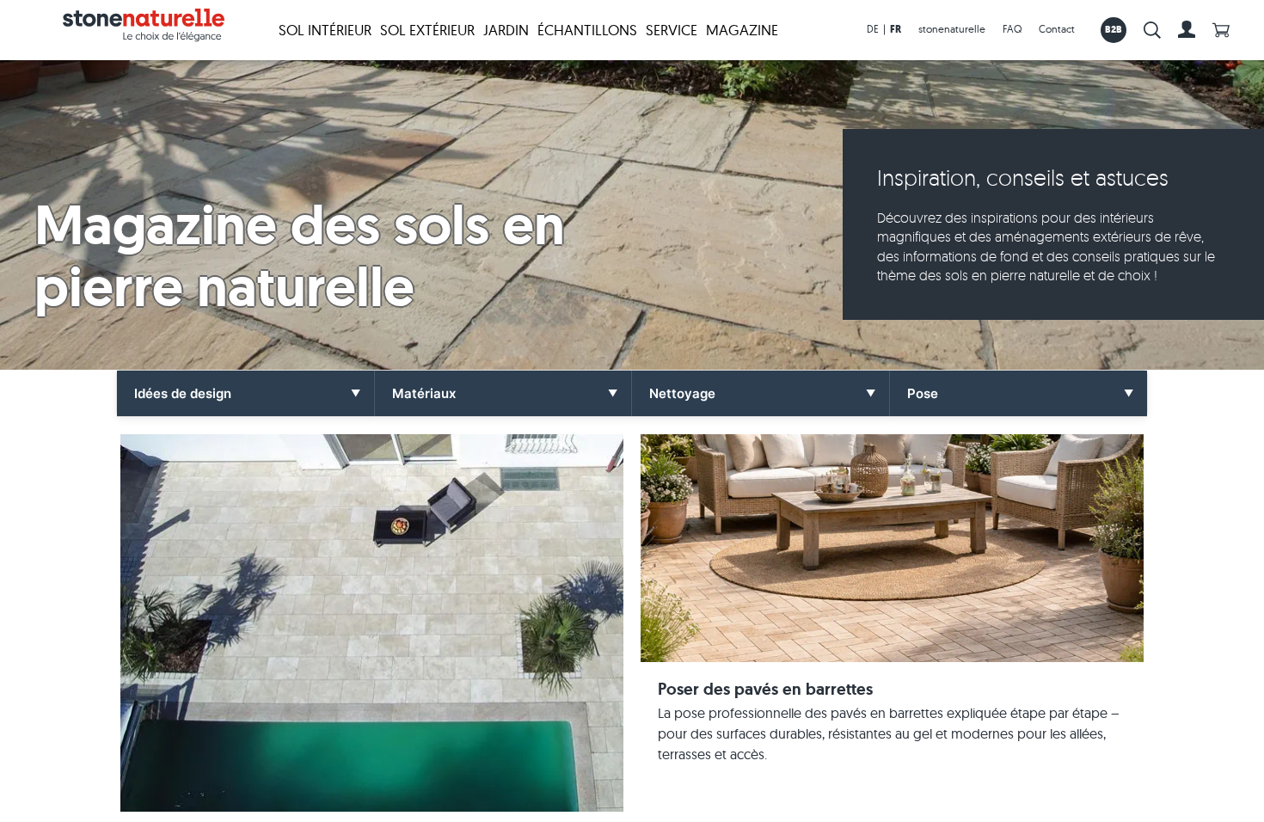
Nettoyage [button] (682, 393)
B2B (1114, 29)
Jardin (506, 30)
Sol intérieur (325, 30)
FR (895, 29)
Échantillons (587, 30)
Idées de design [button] (182, 393)
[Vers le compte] (1186, 30)
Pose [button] (922, 393)
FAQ (1012, 28)
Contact (1057, 28)
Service (671, 30)
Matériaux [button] (424, 393)
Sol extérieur (427, 30)
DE (873, 28)
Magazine (742, 30)
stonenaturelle (951, 28)
